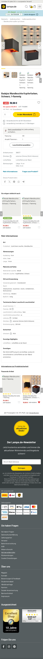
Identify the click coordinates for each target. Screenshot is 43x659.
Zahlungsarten (6, 538)
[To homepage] (8, 6)
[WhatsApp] (19, 182)
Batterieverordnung (8, 543)
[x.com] (9, 182)
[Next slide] (40, 80)
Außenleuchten (15, 19)
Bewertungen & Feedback (10, 579)
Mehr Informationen (10, 171)
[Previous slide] (2, 80)
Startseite (4, 19)
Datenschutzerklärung (21, 485)
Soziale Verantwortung (9, 590)
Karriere (4, 587)
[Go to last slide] (1, 213)
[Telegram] (23, 182)
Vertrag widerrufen (8, 552)
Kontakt (4, 576)
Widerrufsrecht (7, 549)
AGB (2, 546)
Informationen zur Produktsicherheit (14, 366)
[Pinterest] (14, 182)
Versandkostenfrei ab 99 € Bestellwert (18, 121)
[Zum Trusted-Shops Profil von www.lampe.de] (21, 621)
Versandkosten (17, 109)
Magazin (4, 573)
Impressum (5, 596)
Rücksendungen (7, 555)
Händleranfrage (7, 584)
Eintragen (21, 468)
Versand (4, 541)
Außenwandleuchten (29, 19)
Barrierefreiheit (7, 593)
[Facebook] (5, 182)
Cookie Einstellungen (9, 558)
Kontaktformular (9, 481)
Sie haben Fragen (7, 532)
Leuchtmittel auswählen (21, 145)
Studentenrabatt (7, 581)
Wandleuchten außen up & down (14, 21)
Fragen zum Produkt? (30, 171)
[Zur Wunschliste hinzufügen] (38, 102)
